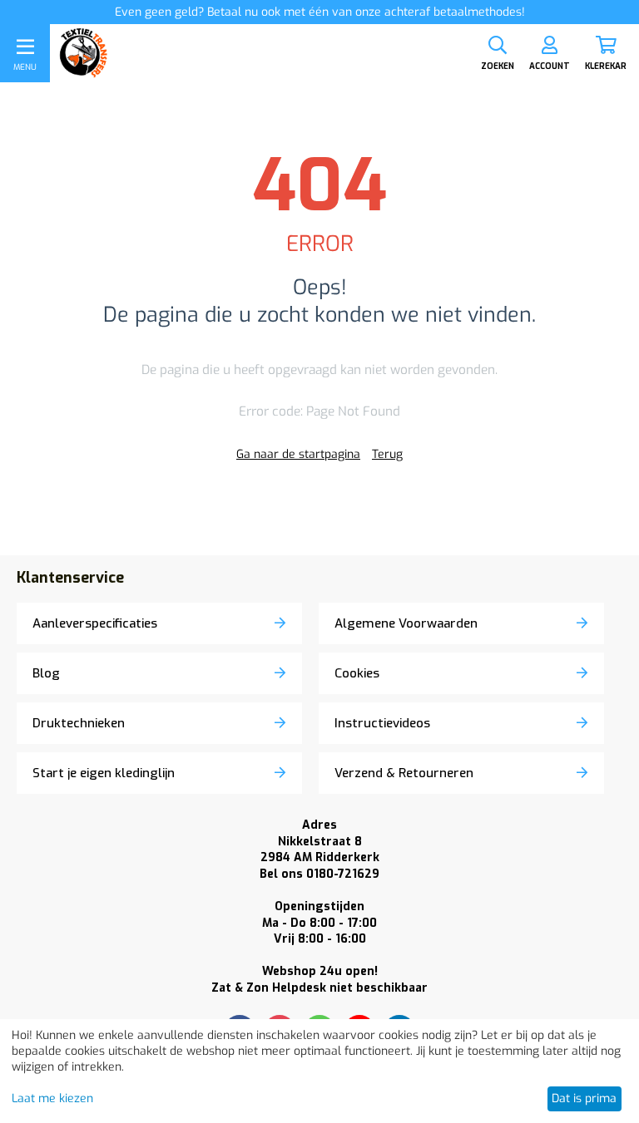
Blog (46, 673)
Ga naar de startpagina (298, 454)
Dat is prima (584, 1098)
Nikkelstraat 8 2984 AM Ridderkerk (319, 850)
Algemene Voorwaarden (406, 623)
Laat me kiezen (52, 1098)
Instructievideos (382, 723)
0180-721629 (319, 874)
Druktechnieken (78, 723)
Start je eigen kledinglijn (103, 773)
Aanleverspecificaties (94, 623)
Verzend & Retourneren (403, 773)
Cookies (356, 673)
